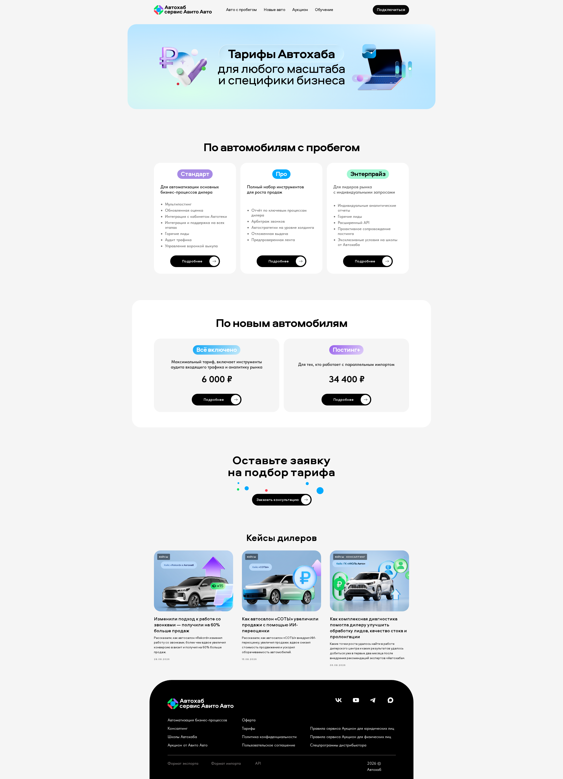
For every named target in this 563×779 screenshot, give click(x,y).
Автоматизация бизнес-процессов (197, 720)
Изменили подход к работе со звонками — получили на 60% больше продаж (187, 625)
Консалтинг (178, 728)
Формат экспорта (183, 763)
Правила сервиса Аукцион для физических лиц (350, 736)
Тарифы (248, 728)
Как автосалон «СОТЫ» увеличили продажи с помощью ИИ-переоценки (280, 625)
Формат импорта (226, 763)
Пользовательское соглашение (268, 745)
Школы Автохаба (182, 736)
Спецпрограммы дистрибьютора (338, 745)
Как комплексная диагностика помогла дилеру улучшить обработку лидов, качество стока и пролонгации (368, 628)
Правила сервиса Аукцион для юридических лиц (352, 728)
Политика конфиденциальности (269, 736)
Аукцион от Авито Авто (188, 745)
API (258, 763)
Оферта (249, 720)
